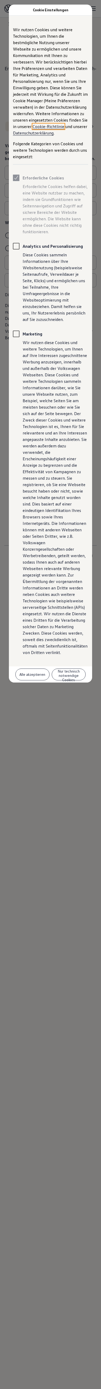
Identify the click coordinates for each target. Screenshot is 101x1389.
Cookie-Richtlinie (48, 126)
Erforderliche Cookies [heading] (43, 178)
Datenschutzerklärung (33, 133)
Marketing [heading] (32, 334)
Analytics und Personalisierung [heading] (53, 246)
